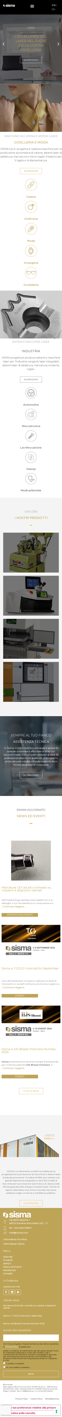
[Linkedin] (12, 1292)
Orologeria (31, 262)
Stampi (31, 469)
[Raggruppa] (6, 1292)
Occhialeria (31, 284)
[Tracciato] (18, 1292)
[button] (32, 6)
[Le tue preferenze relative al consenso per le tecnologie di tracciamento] (56, 1411)
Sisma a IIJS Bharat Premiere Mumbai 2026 (24, 1323)
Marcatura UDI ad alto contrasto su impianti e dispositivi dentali (29, 1306)
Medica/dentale (31, 490)
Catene (31, 196)
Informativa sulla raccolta (19, 1413)
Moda (31, 240)
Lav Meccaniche (31, 447)
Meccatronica (31, 426)
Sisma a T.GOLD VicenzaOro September (22, 1316)
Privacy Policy (11, 1347)
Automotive (31, 404)
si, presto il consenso (15, 1363)
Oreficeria (31, 218)
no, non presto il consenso (17, 1367)
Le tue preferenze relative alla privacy (32, 1407)
